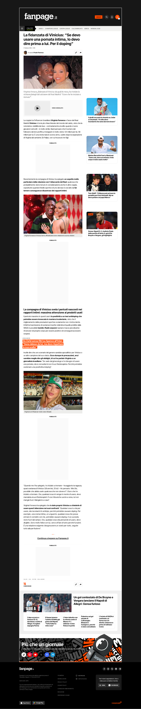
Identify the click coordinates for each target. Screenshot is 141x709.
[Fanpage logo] (38, 17)
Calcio (30, 28)
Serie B (86, 28)
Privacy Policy (62, 682)
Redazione (61, 692)
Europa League (65, 28)
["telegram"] (52, 654)
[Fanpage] (26, 669)
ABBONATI (98, 17)
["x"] (41, 654)
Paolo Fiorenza (39, 52)
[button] (80, 52)
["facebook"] (47, 654)
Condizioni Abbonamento (66, 688)
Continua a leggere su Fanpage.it (53, 538)
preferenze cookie (64, 695)
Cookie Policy (62, 685)
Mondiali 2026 (95, 28)
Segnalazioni (62, 679)
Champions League (51, 28)
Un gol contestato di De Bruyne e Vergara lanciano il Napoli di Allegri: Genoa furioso (93, 600)
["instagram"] (29, 654)
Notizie (34, 579)
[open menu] (22, 28)
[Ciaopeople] (117, 703)
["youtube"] (35, 654)
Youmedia (61, 675)
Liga (30, 579)
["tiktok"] (23, 654)
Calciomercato (77, 28)
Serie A (41, 28)
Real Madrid (40, 579)
